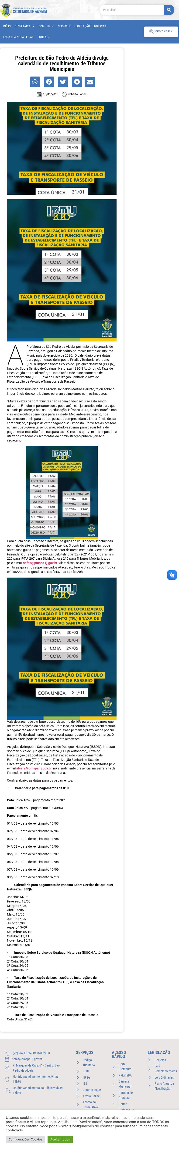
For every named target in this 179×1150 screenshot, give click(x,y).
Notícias (100, 26)
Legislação (82, 26)
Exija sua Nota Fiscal (18, 37)
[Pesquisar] (169, 10)
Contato (44, 37)
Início (7, 26)
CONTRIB (44, 26)
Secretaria (22, 26)
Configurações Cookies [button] (25, 1139)
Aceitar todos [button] (60, 1139)
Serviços (64, 26)
